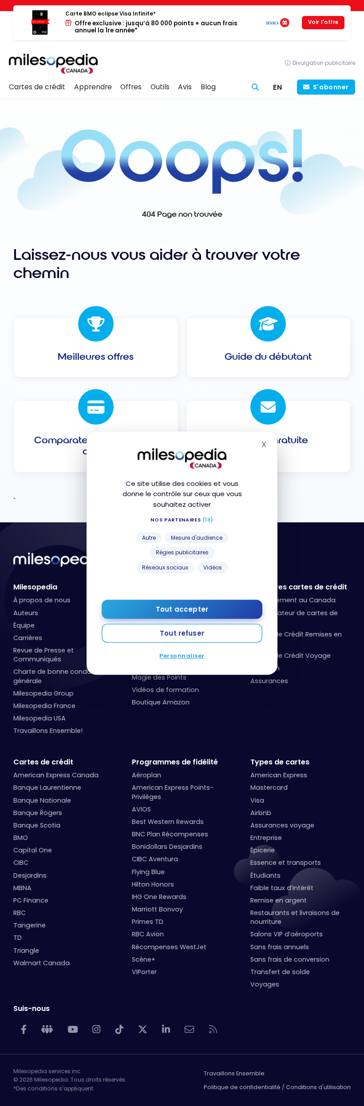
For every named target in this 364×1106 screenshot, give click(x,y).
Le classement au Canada (293, 600)
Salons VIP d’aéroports (286, 934)
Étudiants (265, 875)
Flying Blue (148, 871)
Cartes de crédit (43, 762)
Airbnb (260, 812)
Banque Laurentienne (47, 787)
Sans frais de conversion (289, 959)
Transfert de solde (280, 971)
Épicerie (262, 850)
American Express (278, 775)
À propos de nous (42, 600)
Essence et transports (285, 862)
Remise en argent (278, 900)
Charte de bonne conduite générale (56, 676)
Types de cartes (279, 762)
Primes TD (147, 921)
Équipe (24, 625)
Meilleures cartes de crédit (298, 587)
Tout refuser (182, 633)
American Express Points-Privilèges (173, 792)
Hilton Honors (153, 884)
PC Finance (30, 900)
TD (17, 937)
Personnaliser (182, 656)
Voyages (264, 984)
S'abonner (331, 87)
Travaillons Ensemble (234, 1073)
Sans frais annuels (279, 947)
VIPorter (144, 971)
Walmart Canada (41, 963)
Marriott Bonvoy (157, 909)
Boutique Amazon (161, 702)
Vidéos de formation (165, 689)
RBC (19, 912)
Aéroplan (265, 668)
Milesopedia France (44, 705)
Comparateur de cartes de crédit (294, 617)
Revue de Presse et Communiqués (43, 655)
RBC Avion (148, 934)
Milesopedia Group (43, 693)
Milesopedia (35, 587)
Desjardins (30, 875)
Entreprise (266, 837)
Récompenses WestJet (169, 947)
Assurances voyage (282, 825)
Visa (257, 800)
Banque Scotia (36, 825)
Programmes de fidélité (175, 762)
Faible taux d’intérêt (281, 887)
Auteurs (25, 613)
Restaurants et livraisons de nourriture (295, 917)
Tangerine (29, 925)
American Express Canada (56, 775)
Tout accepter (182, 609)
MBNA (22, 887)
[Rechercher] (255, 87)
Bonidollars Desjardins (167, 846)
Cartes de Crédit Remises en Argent (296, 639)
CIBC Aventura (155, 859)
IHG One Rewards (159, 896)
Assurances (269, 680)
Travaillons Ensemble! (48, 730)
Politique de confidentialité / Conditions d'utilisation (277, 1087)
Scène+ (143, 959)
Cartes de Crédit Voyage (290, 655)
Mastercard (269, 787)
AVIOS (141, 809)
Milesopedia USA (39, 718)
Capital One (32, 850)
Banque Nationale (42, 800)
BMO (20, 837)
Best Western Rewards (168, 821)
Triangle (26, 950)
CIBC (20, 862)
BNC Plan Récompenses (170, 834)
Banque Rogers (37, 812)
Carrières (27, 637)
